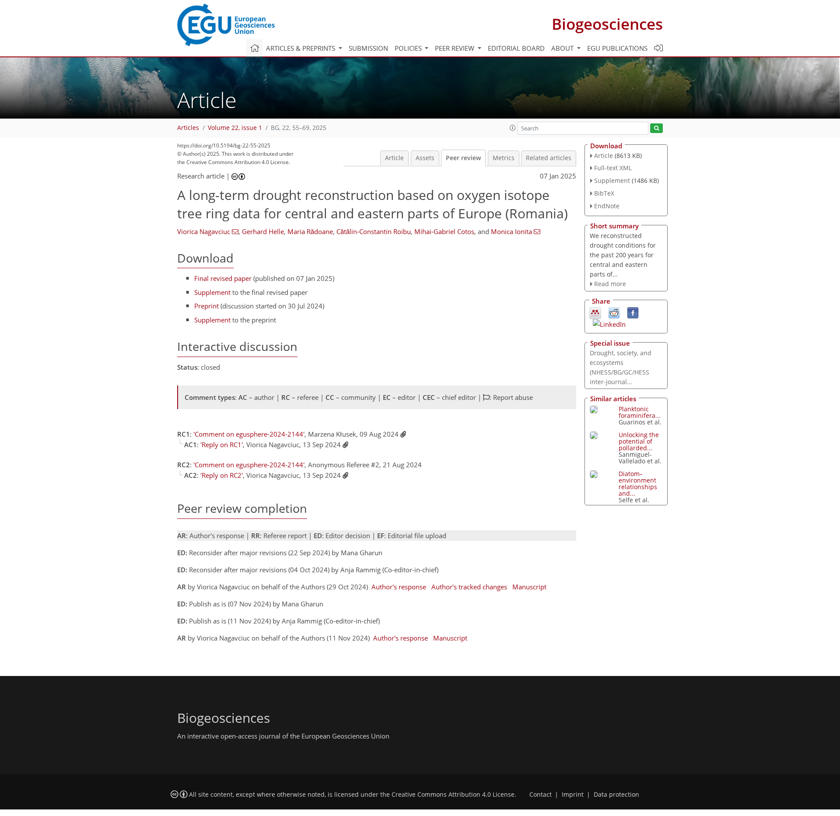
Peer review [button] (455, 48)
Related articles (548, 158)
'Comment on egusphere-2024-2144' (248, 434)
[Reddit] (614, 312)
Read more (610, 284)
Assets (425, 158)
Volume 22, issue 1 (235, 128)
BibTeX (604, 193)
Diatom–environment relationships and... (638, 483)
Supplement (212, 292)
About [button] (563, 48)
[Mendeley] (595, 312)
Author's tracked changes (469, 586)
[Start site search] (656, 128)
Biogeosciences (607, 24)
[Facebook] (633, 312)
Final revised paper (223, 278)
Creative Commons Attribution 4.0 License (453, 794)
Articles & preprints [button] (301, 48)
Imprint (573, 794)
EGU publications (617, 48)
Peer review (463, 158)
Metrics (503, 158)
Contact (540, 794)
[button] (513, 128)
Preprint (206, 305)
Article (394, 158)
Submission (368, 48)
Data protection (616, 794)
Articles (188, 128)
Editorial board (516, 48)
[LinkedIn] (609, 323)
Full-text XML (613, 168)
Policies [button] (409, 48)
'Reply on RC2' (221, 475)
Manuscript (529, 586)
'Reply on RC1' (221, 444)
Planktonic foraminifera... (640, 412)
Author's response (398, 586)
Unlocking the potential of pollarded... (639, 441)
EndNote (607, 206)
